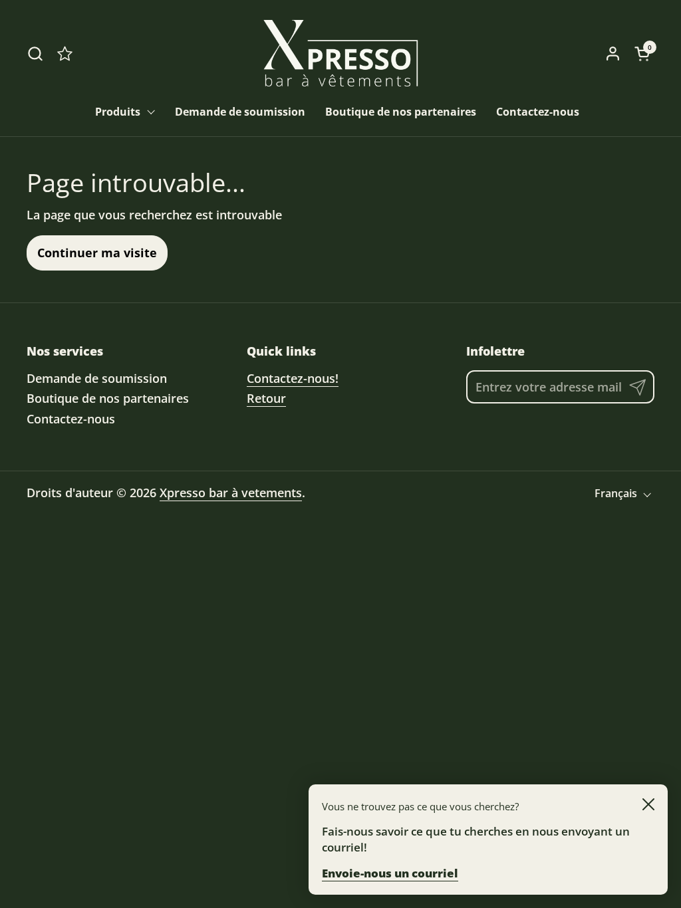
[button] (35, 53)
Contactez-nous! (293, 378)
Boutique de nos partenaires (108, 398)
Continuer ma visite (97, 253)
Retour (266, 398)
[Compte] (613, 53)
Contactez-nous (71, 419)
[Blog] (65, 53)
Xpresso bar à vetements (231, 493)
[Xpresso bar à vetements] (340, 53)
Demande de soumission (97, 378)
